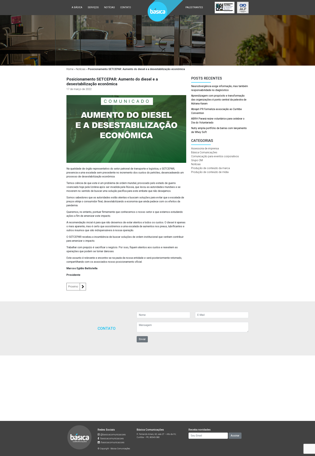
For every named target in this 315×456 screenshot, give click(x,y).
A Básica (77, 7)
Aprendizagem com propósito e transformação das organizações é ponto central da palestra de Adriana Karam (218, 99)
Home (70, 69)
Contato (125, 7)
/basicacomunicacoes (111, 438)
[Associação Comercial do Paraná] (243, 7)
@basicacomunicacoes (113, 434)
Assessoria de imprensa (205, 148)
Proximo (73, 286)
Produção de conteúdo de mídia (210, 172)
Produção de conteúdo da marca (210, 168)
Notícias (109, 7)
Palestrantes (194, 7)
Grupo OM (197, 160)
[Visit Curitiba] (224, 7)
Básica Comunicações (204, 152)
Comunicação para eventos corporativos (215, 156)
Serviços (93, 7)
